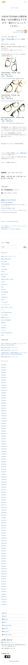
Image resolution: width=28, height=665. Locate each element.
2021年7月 (3, 520)
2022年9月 (3, 484)
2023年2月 (3, 471)
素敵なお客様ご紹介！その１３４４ (9, 356)
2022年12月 (4, 477)
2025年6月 (3, 400)
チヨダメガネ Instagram (7, 202)
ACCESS (5, 628)
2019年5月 (3, 586)
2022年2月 (3, 502)
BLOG (16, 221)
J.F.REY (3, 281)
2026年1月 (3, 382)
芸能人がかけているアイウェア (8, 256)
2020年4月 (3, 558)
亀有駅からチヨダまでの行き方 (8, 200)
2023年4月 (3, 466)
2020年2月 (3, 563)
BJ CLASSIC (4, 261)
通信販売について (5, 317)
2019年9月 (3, 576)
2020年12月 (4, 538)
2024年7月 (3, 428)
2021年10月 (4, 512)
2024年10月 (4, 420)
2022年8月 (3, 487)
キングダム (3, 325)
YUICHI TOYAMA (11, 221)
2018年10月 (4, 604)
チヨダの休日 (4, 315)
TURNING (3, 276)
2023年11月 (4, 449)
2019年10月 (4, 573)
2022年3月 (3, 499)
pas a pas (3, 294)
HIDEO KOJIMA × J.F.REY (7, 279)
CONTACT (6, 631)
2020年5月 (3, 556)
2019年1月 (3, 596)
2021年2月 (3, 533)
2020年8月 (3, 548)
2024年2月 (3, 441)
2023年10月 (4, 451)
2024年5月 (3, 433)
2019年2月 (3, 594)
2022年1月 (3, 505)
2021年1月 (3, 535)
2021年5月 (3, 525)
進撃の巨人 (3, 327)
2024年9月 (3, 423)
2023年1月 (3, 474)
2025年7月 (3, 398)
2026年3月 (3, 377)
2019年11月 (4, 571)
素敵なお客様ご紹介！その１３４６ (9, 347)
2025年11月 (4, 387)
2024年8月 (3, 426)
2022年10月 (4, 482)
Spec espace (4, 269)
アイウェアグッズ (5, 304)
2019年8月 (3, 578)
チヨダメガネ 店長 (19, 32)
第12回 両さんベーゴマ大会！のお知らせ (10, 229)
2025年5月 (3, 403)
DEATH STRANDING (6, 320)
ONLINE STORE (7, 625)
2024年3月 (3, 438)
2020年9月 (3, 545)
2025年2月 (3, 410)
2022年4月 (3, 497)
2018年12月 (4, 599)
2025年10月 (4, 390)
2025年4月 (3, 405)
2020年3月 (3, 561)
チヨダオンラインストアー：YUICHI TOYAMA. (12, 143)
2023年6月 (3, 461)
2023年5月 (3, 464)
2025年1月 (3, 413)
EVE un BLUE (4, 274)
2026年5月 (3, 372)
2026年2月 (3, 380)
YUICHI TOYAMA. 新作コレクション (10, 39)
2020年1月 (3, 566)
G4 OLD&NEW (4, 292)
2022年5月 (3, 494)
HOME (5, 613)
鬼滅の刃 (3, 322)
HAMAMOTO (4, 297)
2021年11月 (4, 510)
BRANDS (5, 619)
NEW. (2, 287)
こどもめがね (4, 302)
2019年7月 (3, 581)
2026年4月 (3, 375)
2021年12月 (4, 507)
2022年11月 (4, 479)
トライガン (3, 330)
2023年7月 (3, 459)
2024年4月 (3, 436)
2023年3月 (3, 469)
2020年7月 (3, 550)
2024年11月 (4, 418)
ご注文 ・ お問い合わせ (7, 76)
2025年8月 (3, 395)
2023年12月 (4, 446)
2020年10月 (4, 543)
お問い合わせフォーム (8, 642)
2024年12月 (4, 415)
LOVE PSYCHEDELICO (6, 332)
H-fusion (3, 266)
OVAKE (3, 289)
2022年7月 (3, 489)
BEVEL (2, 271)
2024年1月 (3, 443)
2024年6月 (3, 431)
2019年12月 (4, 568)
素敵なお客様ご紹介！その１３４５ (9, 350)
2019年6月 (3, 584)
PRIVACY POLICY (7, 634)
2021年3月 (3, 530)
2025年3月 (3, 408)
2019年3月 (3, 591)
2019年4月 (3, 589)
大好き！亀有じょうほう (7, 307)
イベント (3, 310)
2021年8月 (3, 517)
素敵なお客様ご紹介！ (6, 259)
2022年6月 (3, 492)
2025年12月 (4, 385)
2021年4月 (3, 528)
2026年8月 (3, 364)
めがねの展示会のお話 (6, 312)
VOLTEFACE (4, 284)
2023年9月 (3, 454)
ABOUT (5, 616)
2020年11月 (4, 540)
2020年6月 (3, 553)
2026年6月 (3, 370)
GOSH (2, 299)
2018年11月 (4, 601)
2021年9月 (3, 515)
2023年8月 (3, 456)
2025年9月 (3, 392)
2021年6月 (3, 522)
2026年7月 (3, 367)
